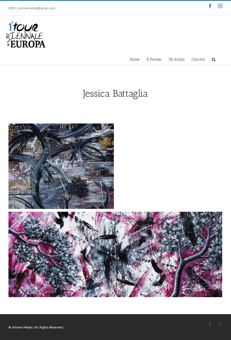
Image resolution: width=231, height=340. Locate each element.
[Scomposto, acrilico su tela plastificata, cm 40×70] (115, 254)
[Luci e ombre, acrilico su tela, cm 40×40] (61, 166)
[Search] (214, 59)
